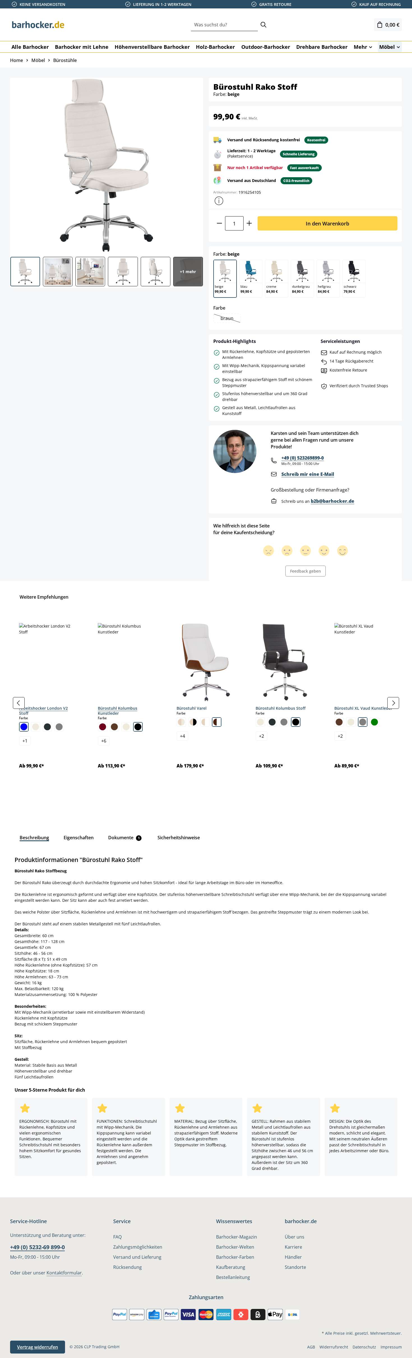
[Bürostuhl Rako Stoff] (106, 165)
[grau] (59, 727)
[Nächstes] (393, 703)
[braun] (114, 727)
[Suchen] (263, 25)
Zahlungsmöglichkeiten (137, 1247)
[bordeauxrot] (102, 727)
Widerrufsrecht (334, 1347)
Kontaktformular (64, 1273)
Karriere (293, 1247)
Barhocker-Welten (235, 1247)
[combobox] (224, 25)
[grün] (374, 722)
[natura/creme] (181, 722)
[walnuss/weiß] (216, 722)
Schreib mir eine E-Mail (307, 474)
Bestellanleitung (233, 1277)
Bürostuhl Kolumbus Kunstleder (117, 710)
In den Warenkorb (327, 223)
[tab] (34, 837)
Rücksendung (127, 1267)
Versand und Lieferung (137, 1257)
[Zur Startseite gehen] (38, 24)
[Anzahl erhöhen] (249, 223)
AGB (311, 1347)
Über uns (294, 1237)
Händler (293, 1257)
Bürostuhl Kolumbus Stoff (280, 708)
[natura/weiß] (205, 722)
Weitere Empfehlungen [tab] (44, 597)
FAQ (117, 1237)
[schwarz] (138, 727)
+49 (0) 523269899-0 (302, 458)
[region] (206, 703)
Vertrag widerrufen (37, 1347)
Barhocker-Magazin (236, 1237)
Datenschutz (364, 1347)
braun (230, 318)
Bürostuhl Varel (192, 708)
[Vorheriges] (19, 703)
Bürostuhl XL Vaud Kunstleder (363, 708)
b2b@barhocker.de (332, 501)
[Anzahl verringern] (219, 223)
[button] (218, 200)
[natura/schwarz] (193, 722)
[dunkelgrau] (47, 727)
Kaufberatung (230, 1267)
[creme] (35, 727)
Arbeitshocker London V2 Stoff (43, 710)
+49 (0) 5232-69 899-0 (37, 1247)
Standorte (295, 1267)
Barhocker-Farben (235, 1257)
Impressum (391, 1347)
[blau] (24, 727)
